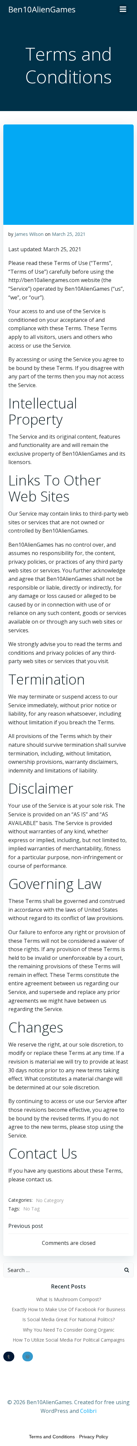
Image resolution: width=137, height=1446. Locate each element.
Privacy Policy (93, 1436)
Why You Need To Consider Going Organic (68, 1330)
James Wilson (29, 234)
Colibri (88, 1411)
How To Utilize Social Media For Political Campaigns (69, 1340)
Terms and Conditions (52, 1436)
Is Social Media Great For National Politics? (68, 1319)
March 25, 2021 (68, 234)
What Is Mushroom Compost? (68, 1299)
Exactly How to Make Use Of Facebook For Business (68, 1309)
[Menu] (123, 9)
